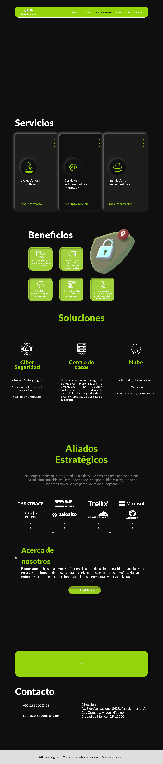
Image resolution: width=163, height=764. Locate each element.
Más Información (32, 204)
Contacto (138, 12)
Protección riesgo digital (28, 380)
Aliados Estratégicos (104, 12)
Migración (137, 386)
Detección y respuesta (28, 396)
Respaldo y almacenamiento (136, 380)
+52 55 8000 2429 (36, 705)
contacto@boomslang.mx (41, 715)
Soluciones (74, 12)
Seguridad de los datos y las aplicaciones (28, 388)
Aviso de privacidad (113, 757)
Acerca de (119, 12)
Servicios (87, 12)
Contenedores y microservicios (137, 393)
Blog (129, 12)
